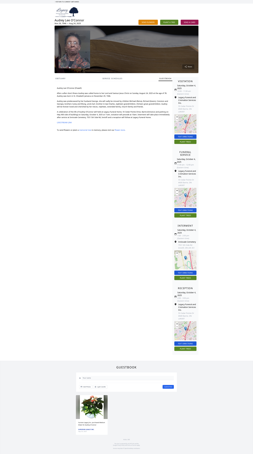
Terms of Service (131, 445)
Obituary (60, 78)
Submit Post (168, 387)
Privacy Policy (121, 445)
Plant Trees (185, 142)
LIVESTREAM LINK (64, 122)
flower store (120, 130)
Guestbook (165, 78)
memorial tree (85, 130)
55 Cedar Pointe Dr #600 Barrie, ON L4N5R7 (186, 109)
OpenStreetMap (128, 448)
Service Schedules (112, 78)
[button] (185, 122)
